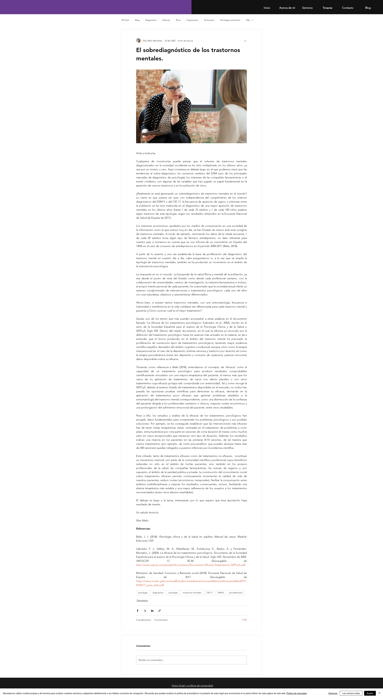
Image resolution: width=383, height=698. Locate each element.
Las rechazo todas (351, 693)
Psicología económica (230, 20)
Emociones (209, 20)
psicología (143, 592)
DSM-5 (221, 592)
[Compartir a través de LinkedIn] (152, 610)
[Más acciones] (245, 40)
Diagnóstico (150, 20)
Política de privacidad (297, 693)
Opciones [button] (332, 693)
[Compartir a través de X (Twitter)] (144, 610)
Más (248, 20)
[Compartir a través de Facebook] (137, 610)
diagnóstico (158, 592)
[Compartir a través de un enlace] (159, 610)
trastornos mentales (192, 592)
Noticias (166, 20)
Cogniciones (192, 20)
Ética (178, 20)
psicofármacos (235, 592)
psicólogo (173, 592)
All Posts (125, 20)
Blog (137, 20)
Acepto (370, 693)
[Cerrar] (379, 693)
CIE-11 (209, 592)
